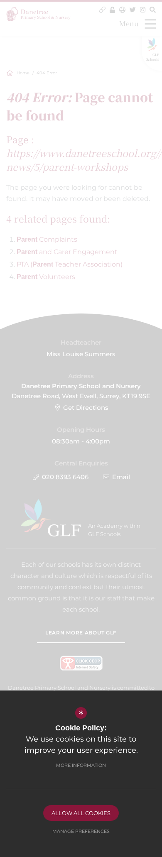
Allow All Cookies (81, 813)
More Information (81, 765)
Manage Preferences (81, 831)
